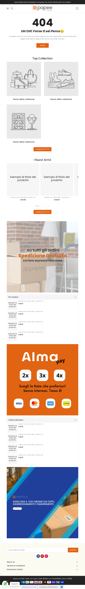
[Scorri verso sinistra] (44, 206)
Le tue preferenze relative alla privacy (48, 587)
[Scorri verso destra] (48, 206)
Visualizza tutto (42, 149)
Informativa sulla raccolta (29, 587)
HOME (42, 45)
